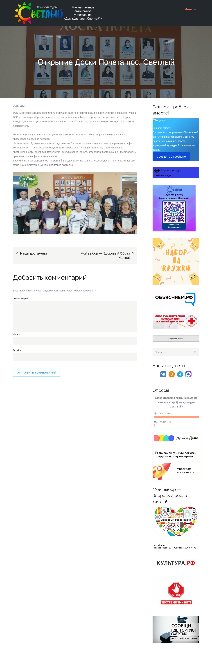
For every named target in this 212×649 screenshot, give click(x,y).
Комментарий (21, 298)
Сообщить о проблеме (171, 156)
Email (17, 350)
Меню (189, 9)
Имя (16, 334)
